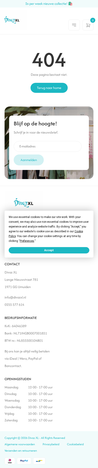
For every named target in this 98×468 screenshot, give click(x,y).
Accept (49, 250)
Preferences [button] (27, 240)
